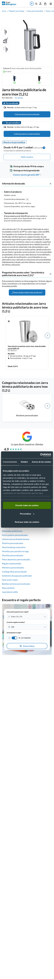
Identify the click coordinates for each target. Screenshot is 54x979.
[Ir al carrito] (45, 4)
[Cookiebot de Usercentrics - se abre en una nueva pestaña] (40, 454)
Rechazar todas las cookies (27, 522)
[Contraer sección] (50, 183)
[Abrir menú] (50, 3)
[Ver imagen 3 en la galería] (5, 49)
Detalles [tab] (24, 462)
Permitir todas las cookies (27, 505)
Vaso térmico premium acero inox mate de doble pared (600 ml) (27, 347)
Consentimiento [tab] (10, 462)
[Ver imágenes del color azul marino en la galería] (15, 79)
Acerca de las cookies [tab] (41, 462)
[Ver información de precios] (44, 147)
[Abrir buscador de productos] (36, 3)
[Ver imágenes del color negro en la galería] (39, 79)
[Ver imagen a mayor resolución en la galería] (30, 40)
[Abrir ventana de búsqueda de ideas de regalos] (32, 4)
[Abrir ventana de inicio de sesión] (40, 3)
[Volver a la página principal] (9, 3)
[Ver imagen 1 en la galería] (5, 32)
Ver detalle (19, 98)
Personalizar (25, 514)
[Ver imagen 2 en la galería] (5, 40)
